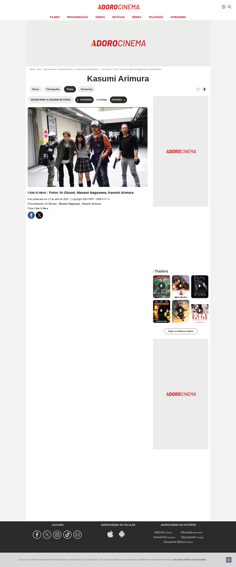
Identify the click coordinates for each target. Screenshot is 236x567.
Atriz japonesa (50, 69)
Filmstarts (187, 532)
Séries (136, 17)
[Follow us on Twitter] (47, 535)
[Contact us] (78, 535)
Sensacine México (175, 541)
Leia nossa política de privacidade (189, 559)
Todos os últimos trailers (181, 331)
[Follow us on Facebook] (37, 535)
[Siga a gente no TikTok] (68, 535)
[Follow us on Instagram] (58, 535)
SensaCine (159, 537)
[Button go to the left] (198, 89)
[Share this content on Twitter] (39, 215)
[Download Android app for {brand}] (123, 533)
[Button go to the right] (204, 89)
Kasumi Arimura (66, 69)
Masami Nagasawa (70, 203)
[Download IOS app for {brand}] (112, 533)
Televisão (156, 17)
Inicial (32, 69)
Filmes (55, 17)
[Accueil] (118, 7)
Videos (100, 17)
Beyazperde (188, 537)
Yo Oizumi (51, 203)
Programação (77, 17)
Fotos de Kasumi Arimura (87, 69)
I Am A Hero (41, 208)
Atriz (39, 69)
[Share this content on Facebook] (31, 215)
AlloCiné (159, 532)
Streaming (178, 17)
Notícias (118, 17)
